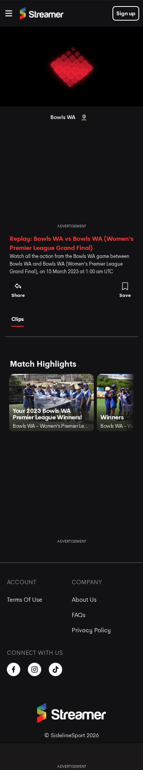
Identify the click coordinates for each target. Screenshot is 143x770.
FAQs (78, 615)
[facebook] (13, 669)
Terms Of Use (24, 600)
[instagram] (34, 669)
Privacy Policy (91, 630)
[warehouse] (9, 13)
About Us (84, 600)
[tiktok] (55, 669)
